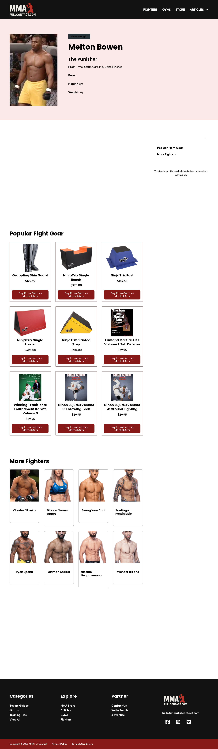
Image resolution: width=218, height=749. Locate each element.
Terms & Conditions (82, 743)
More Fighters (166, 154)
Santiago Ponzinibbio (123, 512)
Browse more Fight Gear (29, 443)
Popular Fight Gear (170, 148)
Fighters (150, 9)
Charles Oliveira (24, 510)
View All (15, 719)
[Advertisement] (76, 179)
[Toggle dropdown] (206, 9)
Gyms (166, 9)
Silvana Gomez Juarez (57, 512)
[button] (30, 294)
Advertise (118, 715)
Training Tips (18, 715)
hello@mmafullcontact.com (180, 713)
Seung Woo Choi (93, 510)
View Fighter (24, 516)
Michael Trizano (128, 572)
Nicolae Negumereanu (91, 573)
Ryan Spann (24, 572)
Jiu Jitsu (15, 710)
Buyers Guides (19, 705)
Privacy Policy (59, 743)
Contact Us (119, 705)
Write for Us (119, 710)
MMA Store (67, 705)
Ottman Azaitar (59, 572)
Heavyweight (79, 36)
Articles (197, 9)
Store (180, 9)
